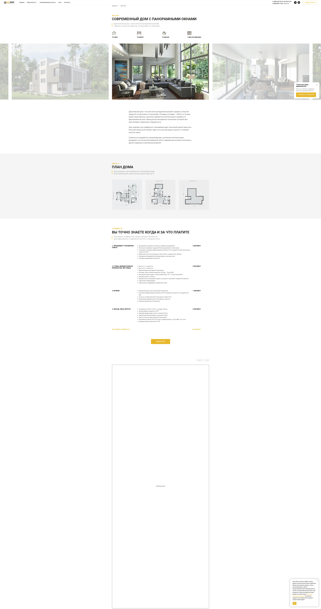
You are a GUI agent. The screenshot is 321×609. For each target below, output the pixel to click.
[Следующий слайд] (213, 71)
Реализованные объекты (48, 2)
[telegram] (295, 2)
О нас (60, 2)
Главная (21, 2)
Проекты (114, 6)
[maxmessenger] (299, 2)
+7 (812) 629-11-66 (277, 3)
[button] (310, 2)
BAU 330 (123, 6)
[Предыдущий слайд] (108, 71)
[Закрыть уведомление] (317, 580)
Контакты (67, 2)
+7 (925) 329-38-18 (277, 1)
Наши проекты (31, 2)
